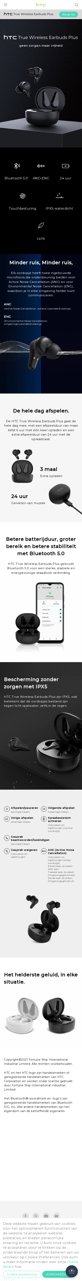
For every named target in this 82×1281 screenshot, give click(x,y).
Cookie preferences (22, 1274)
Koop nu (68, 14)
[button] (72, 1271)
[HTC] (41, 4)
